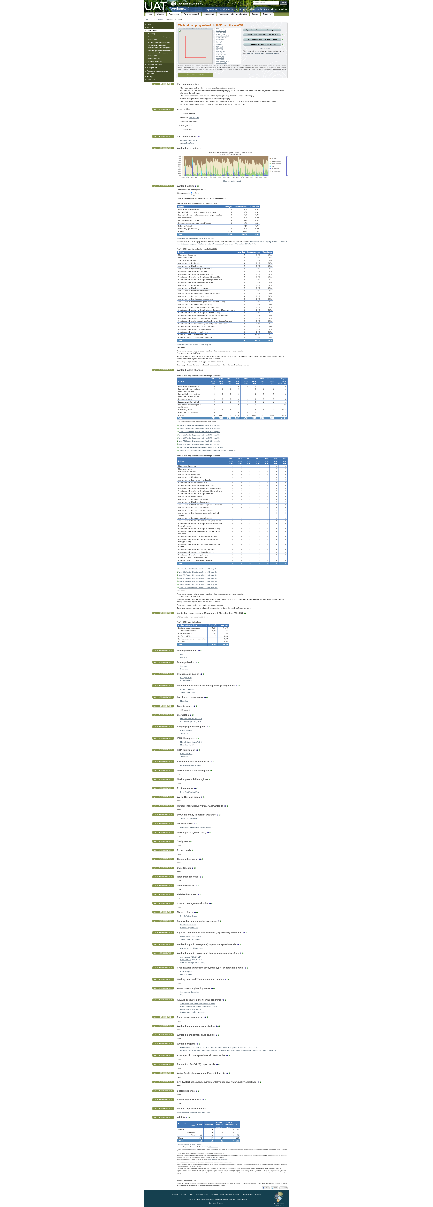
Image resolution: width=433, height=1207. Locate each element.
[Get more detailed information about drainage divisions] (199, 650)
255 (237, 1141)
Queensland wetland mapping (191, 1009)
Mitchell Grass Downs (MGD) (191, 719)
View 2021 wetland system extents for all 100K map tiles (199, 425)
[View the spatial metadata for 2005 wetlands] (177, 441)
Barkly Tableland (186, 730)
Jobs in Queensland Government (230, 1194)
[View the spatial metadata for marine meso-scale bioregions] (211, 770)
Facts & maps (174, 14)
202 (200, 1138)
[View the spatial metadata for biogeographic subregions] (209, 726)
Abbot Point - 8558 (221, 32)
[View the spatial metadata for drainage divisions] (201, 650)
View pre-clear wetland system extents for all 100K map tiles (201, 447)
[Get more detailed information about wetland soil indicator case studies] (217, 1026)
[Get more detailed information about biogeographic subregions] (207, 726)
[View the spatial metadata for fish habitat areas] (200, 894)
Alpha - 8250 (219, 47)
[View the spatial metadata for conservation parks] (202, 859)
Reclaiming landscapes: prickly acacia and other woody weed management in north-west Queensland (219, 1047)
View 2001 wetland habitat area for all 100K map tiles (198, 588)
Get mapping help (154, 58)
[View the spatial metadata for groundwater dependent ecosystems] (282, 44)
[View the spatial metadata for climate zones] (196, 706)
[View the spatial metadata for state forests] (195, 868)
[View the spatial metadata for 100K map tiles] (282, 35)
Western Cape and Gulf (189, 928)
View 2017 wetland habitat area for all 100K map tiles (198, 575)
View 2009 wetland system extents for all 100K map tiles (199, 438)
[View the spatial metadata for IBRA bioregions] (198, 738)
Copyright (175, 1194)
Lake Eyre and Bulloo (188, 925)
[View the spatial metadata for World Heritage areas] (204, 797)
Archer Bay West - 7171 (222, 61)
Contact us (239, 3)
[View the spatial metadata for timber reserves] (198, 885)
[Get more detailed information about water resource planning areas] (212, 988)
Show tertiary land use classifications (193, 617)
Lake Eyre (184, 657)
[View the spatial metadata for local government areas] (207, 697)
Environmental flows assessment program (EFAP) (198, 1006)
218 (237, 1138)
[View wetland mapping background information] (196, 186)
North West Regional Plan (189, 792)
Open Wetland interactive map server (262, 30)
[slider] (287, 175)
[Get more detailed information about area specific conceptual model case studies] (227, 1055)
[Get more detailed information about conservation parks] (200, 859)
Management (209, 14)
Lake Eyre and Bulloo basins (190, 936)
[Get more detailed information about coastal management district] (210, 903)
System (181, 207)
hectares (195, 193)
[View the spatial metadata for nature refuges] (197, 912)
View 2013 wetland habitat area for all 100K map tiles (198, 578)
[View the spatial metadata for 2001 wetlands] (177, 444)
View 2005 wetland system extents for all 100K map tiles (199, 441)
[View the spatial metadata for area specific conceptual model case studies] (229, 1055)
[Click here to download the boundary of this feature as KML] (181, 140)
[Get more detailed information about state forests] (192, 868)
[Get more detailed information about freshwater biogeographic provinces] (218, 921)
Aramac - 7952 (220, 58)
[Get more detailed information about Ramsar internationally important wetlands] (225, 806)
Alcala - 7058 (219, 44)
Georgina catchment (189, 140)
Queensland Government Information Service (262, 53)
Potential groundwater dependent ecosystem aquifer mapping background (160, 53)
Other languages (248, 1194)
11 (222, 1141)
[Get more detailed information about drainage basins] (196, 662)
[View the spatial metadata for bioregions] (193, 715)
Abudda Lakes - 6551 (221, 37)
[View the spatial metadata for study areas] (191, 841)
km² (193, 195)
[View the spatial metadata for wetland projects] (199, 1043)
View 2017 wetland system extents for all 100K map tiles (199, 432)
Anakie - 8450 (219, 52)
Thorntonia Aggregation (188, 818)
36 (201, 1135)
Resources (267, 14)
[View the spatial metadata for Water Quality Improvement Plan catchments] (229, 1073)
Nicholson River (186, 680)
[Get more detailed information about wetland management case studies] (216, 1035)
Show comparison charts (232, 181)
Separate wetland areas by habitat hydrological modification (202, 198)
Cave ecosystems (187, 971)
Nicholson (184, 669)
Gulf (181, 654)
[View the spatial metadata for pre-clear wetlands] (177, 447)
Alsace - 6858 (219, 49)
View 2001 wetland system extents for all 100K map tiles (199, 444)
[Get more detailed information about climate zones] (194, 706)
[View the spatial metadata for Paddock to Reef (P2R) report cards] (219, 1064)
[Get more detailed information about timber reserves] (196, 885)
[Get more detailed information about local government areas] (205, 697)
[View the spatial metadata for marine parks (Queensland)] (210, 832)
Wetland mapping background (159, 42)
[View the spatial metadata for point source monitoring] (207, 1017)
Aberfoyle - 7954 (220, 34)
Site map (230, 3)
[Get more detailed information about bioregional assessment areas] (211, 761)
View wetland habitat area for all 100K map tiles (194, 345)
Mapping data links (155, 61)
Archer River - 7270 (221, 63)
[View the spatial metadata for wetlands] (282, 39)
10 (222, 1138)
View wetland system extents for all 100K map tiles (195, 238)
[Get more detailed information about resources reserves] (200, 876)
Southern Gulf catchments (190, 939)
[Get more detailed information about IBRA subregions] (197, 750)
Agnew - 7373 (219, 41)
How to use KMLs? (265, 48)
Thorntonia (184, 733)
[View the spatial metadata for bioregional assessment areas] (213, 761)
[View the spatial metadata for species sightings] (189, 1117)
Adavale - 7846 (220, 39)
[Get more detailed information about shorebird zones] (196, 1091)
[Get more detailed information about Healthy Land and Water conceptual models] (225, 979)
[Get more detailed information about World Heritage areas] (201, 797)
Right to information (202, 1194)
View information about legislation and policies (194, 1112)
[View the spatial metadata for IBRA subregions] (199, 750)
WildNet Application (212, 1159)
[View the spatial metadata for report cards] (192, 850)
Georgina (183, 666)
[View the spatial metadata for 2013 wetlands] (177, 435)
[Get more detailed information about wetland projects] (197, 1043)
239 (200, 1141)
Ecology (255, 14)
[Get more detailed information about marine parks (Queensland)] (208, 832)
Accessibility (214, 1194)
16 (212, 1138)
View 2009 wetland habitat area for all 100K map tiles (198, 581)
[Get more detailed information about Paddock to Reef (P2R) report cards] (217, 1064)
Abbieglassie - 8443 (221, 31)
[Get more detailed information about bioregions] (190, 715)
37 (201, 1130)
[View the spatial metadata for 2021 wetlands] (177, 425)
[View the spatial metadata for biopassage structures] (205, 1099)
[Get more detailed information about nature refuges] (195, 912)
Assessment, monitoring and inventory (233, 14)
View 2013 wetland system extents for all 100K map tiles (199, 435)
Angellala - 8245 (220, 56)
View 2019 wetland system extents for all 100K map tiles (199, 429)
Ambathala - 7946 (220, 51)
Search (283, 3)
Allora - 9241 (219, 46)
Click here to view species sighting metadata (189, 1144)
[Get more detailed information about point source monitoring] (205, 1017)
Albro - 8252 (219, 42)
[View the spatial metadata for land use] (245, 613)
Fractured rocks (186, 974)
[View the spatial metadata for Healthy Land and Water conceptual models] (228, 979)
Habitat (181, 252)
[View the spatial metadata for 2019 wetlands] (177, 429)
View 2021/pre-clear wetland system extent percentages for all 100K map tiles (207, 450)
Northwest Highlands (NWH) (190, 721)
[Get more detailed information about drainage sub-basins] (201, 674)
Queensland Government (216, 1203)
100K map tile (194, 118)
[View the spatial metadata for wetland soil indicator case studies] (219, 1026)
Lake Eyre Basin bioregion (191, 765)
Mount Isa (184, 701)
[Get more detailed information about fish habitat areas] (198, 894)
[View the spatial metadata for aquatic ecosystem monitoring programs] (225, 1000)
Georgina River (185, 678)
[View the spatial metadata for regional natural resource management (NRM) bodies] (239, 685)
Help (246, 3)
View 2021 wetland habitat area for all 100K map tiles (198, 569)
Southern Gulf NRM (187, 692)
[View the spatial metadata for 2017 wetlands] (177, 432)
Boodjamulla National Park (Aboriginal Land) (196, 827)
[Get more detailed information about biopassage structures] (203, 1099)
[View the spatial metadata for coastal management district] (212, 903)
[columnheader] (192, 625)
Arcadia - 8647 (220, 59)
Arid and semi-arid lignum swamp (192, 948)
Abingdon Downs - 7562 (222, 36)
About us (160, 14)
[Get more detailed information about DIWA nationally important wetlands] (217, 814)
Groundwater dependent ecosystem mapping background (159, 46)
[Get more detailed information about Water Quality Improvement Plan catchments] (227, 1073)
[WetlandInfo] (180, 9)
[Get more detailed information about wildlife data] (186, 1117)
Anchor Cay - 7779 (221, 54)
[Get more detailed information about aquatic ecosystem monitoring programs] (223, 1000)
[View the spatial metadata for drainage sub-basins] (203, 674)
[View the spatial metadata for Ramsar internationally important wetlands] (227, 806)
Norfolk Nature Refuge (188, 916)
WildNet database (213, 1146)
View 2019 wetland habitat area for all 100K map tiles (198, 572)
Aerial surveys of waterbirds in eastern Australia (197, 1004)
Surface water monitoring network (192, 1012)
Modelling (151, 34)
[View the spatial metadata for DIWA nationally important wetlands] (219, 814)
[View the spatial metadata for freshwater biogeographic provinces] (220, 921)
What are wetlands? (191, 14)
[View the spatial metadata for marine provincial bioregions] (209, 779)
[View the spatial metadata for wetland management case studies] (218, 1035)
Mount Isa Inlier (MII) (188, 745)
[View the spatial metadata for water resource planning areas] (214, 988)
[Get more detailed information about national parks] (194, 823)
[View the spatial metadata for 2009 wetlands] (177, 438)
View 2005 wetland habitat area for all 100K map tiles (198, 584)
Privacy (191, 1194)
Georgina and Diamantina (189, 992)
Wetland (224, 1159)
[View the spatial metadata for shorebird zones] (198, 1091)
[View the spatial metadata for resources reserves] (202, 876)
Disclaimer (183, 1194)
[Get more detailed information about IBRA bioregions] (196, 738)
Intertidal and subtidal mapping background (159, 38)
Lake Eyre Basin (188, 143)
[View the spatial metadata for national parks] (196, 823)
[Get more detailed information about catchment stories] (198, 136)
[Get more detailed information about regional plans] (195, 788)
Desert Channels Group (189, 689)
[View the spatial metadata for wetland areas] (198, 186)
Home (150, 14)
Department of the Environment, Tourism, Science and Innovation (246, 9)
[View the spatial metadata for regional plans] (197, 788)
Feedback (258, 1194)
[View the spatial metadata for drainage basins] (198, 662)
